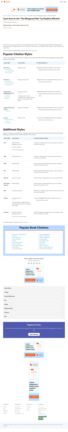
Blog (4, 408)
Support (5, 413)
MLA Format (17, 411)
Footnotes (7, 98)
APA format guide (8, 81)
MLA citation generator (9, 71)
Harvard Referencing (9, 119)
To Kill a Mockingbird (17, 248)
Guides (8, 15)
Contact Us (5, 411)
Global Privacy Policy (42, 408)
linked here (25, 222)
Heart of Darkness (16, 237)
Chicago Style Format (19, 413)
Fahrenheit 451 (15, 247)
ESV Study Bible (43, 239)
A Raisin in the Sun (43, 245)
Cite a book (7, 96)
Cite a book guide (8, 72)
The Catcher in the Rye (17, 245)
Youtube (28, 410)
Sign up (61, 1)
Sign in (65, 1)
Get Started (34, 334)
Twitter (28, 408)
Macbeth (14, 236)
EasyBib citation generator (30, 50)
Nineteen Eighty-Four (44, 236)
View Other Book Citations (45, 248)
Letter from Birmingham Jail (46, 247)
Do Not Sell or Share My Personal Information (42, 418)
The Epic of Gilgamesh (44, 237)
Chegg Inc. (5, 410)
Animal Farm (42, 244)
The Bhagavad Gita (44, 240)
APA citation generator (9, 83)
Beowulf (14, 240)
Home (4, 15)
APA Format (17, 410)
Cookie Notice (41, 413)
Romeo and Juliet (16, 244)
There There (42, 242)
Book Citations (23, 15)
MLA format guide (8, 69)
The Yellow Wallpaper (44, 234)
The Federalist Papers (17, 242)
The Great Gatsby (16, 239)
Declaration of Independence (19, 234)
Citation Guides (15, 15)
